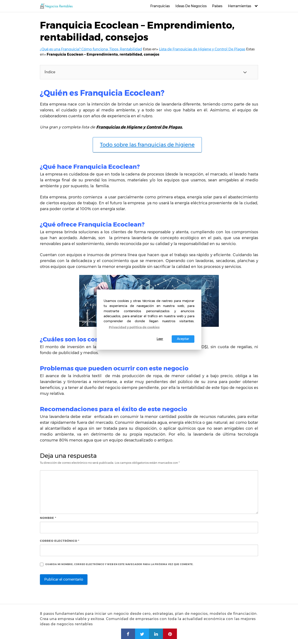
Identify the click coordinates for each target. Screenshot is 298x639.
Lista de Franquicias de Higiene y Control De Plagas (202, 49)
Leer (160, 339)
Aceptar (183, 339)
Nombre (48, 518)
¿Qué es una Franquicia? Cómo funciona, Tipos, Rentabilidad (91, 49)
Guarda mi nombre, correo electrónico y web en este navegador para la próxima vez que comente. (119, 564)
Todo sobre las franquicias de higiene (147, 144)
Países (217, 6)
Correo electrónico (59, 540)
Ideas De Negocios (191, 6)
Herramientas (239, 6)
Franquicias (160, 6)
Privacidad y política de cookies (134, 327)
